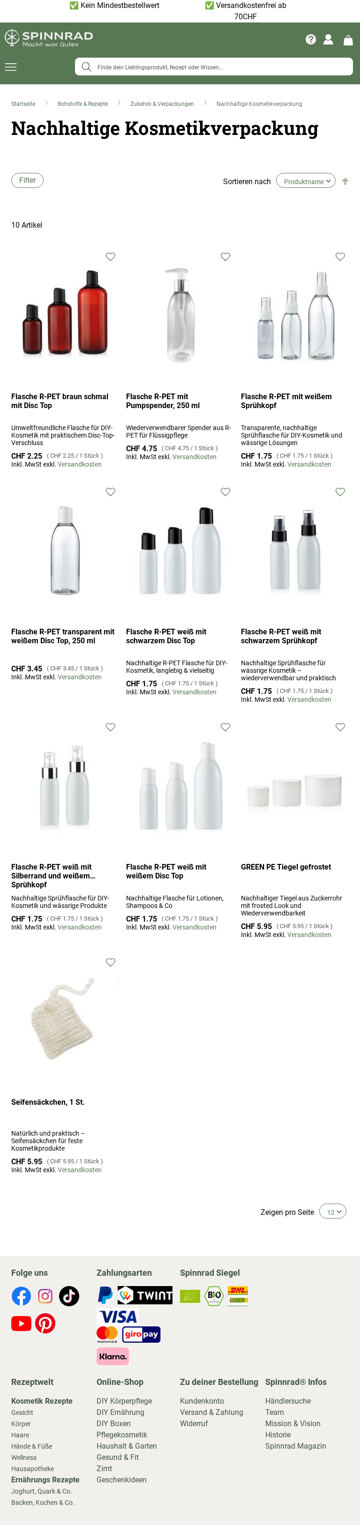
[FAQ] (311, 39)
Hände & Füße (31, 1446)
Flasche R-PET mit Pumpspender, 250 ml (163, 401)
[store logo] (49, 39)
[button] (111, 256)
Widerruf (194, 1423)
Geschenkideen (122, 1479)
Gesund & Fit (118, 1457)
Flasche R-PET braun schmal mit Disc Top (59, 401)
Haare (20, 1435)
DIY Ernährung (120, 1412)
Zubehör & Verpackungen (162, 104)
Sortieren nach (247, 181)
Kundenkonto (202, 1401)
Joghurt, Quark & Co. (41, 1491)
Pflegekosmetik (122, 1434)
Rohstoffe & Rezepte (83, 104)
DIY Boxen (114, 1423)
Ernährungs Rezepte (45, 1479)
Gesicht (22, 1412)
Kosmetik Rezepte (42, 1401)
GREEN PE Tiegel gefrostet (286, 867)
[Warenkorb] (348, 39)
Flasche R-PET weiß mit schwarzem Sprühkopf (281, 636)
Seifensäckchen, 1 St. (48, 1102)
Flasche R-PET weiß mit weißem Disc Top (166, 871)
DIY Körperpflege (124, 1401)
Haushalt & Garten (127, 1446)
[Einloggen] (328, 39)
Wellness (24, 1457)
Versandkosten (80, 464)
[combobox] (214, 66)
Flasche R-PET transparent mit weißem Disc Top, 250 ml (62, 636)
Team (274, 1412)
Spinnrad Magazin (295, 1446)
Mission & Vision (293, 1423)
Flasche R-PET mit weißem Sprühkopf (286, 401)
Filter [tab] (27, 180)
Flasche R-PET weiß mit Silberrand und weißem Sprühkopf (51, 876)
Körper (21, 1424)
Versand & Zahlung (211, 1412)
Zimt (104, 1468)
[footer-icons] (21, 1297)
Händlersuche (288, 1401)
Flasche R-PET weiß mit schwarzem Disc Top (166, 636)
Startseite (24, 104)
